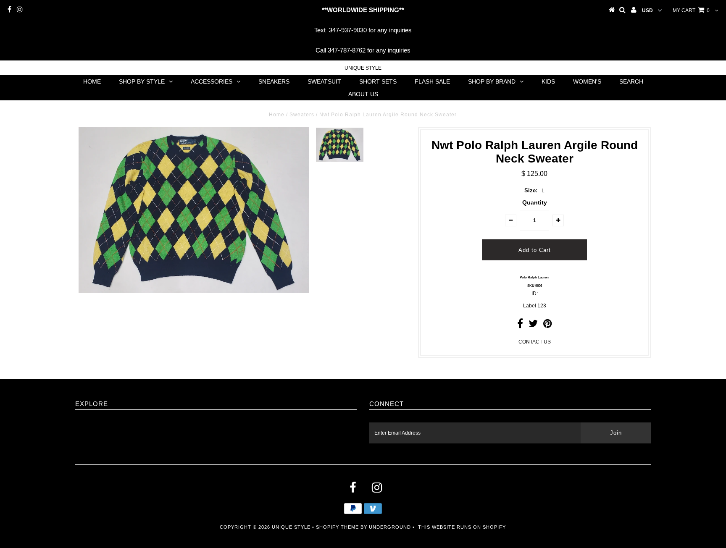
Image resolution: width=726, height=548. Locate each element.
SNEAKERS (273, 81)
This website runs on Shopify (462, 527)
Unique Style (363, 68)
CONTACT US (534, 342)
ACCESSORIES (211, 81)
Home (276, 115)
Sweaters (301, 115)
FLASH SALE (432, 81)
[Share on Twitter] (533, 325)
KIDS (548, 81)
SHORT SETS (378, 81)
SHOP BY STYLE (142, 81)
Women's (587, 81)
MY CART (691, 10)
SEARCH (631, 81)
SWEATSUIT (324, 81)
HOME (92, 81)
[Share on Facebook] (520, 325)
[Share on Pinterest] (547, 325)
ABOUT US (363, 94)
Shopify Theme (337, 527)
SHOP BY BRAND (492, 81)
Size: (530, 190)
